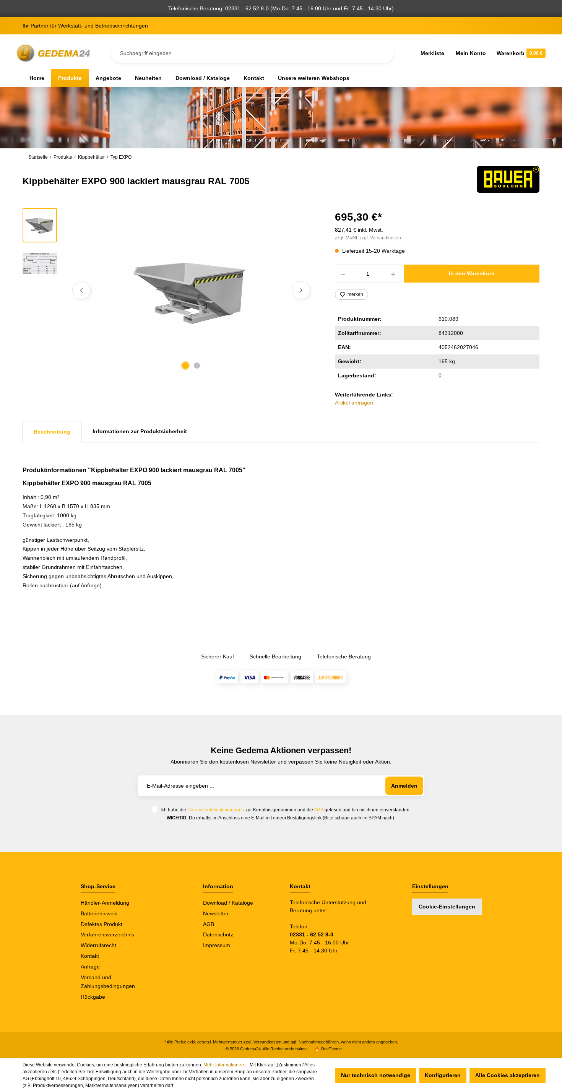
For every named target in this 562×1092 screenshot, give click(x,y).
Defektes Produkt (101, 924)
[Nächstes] (301, 290)
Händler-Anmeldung (105, 903)
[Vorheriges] (81, 290)
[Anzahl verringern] (343, 274)
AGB (318, 809)
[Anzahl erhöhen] (393, 274)
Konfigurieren (443, 1075)
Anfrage (90, 967)
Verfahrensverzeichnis (107, 934)
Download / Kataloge (228, 903)
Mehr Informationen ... (226, 1065)
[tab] (52, 431)
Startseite (38, 157)
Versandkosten (267, 1042)
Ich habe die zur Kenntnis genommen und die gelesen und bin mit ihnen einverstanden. (286, 809)
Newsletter (216, 913)
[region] (169, 290)
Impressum (216, 945)
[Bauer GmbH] (508, 179)
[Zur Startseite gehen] (54, 53)
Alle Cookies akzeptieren (507, 1075)
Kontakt (90, 956)
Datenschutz (218, 934)
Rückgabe (93, 997)
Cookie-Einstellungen (447, 906)
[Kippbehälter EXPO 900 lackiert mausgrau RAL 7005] (191, 290)
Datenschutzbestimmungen (215, 809)
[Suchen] (382, 53)
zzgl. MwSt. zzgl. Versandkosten (368, 237)
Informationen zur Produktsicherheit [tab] (140, 431)
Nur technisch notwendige (375, 1075)
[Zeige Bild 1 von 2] (185, 365)
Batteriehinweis (99, 913)
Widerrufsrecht (98, 945)
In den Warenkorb (472, 273)
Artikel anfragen (354, 403)
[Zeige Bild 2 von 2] (197, 365)
